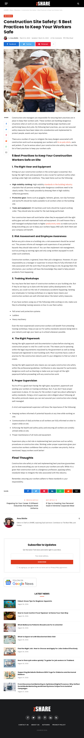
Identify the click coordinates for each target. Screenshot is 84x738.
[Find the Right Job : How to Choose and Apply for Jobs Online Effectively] (10, 651)
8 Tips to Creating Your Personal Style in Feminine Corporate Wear (60, 504)
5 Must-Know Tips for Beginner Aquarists (35, 601)
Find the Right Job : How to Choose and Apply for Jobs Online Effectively (48, 648)
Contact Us (23, 725)
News (11, 10)
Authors (46, 725)
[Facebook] (6, 123)
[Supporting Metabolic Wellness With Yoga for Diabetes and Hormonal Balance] (10, 675)
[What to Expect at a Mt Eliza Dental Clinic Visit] (10, 639)
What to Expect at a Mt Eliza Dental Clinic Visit (37, 637)
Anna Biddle (14, 38)
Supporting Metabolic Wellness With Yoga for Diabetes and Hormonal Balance (47, 673)
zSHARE (6, 10)
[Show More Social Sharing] (53, 44)
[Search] (78, 3)
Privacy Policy (55, 567)
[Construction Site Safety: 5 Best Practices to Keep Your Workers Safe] (42, 111)
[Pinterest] (6, 135)
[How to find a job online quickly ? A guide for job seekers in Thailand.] (10, 663)
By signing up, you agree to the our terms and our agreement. (43, 567)
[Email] (6, 152)
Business (17, 10)
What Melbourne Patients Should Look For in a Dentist (40, 625)
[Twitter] (6, 129)
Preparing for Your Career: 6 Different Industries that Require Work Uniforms (22, 505)
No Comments (57, 38)
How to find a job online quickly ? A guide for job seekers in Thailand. (46, 660)
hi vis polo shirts (64, 142)
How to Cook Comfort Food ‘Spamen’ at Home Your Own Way (43, 613)
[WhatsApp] (6, 146)
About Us (35, 725)
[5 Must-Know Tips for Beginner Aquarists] (10, 604)
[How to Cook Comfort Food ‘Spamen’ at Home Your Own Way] (10, 616)
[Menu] (6, 3)
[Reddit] (6, 140)
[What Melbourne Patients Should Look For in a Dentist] (10, 627)
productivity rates (53, 223)
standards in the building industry (58, 184)
